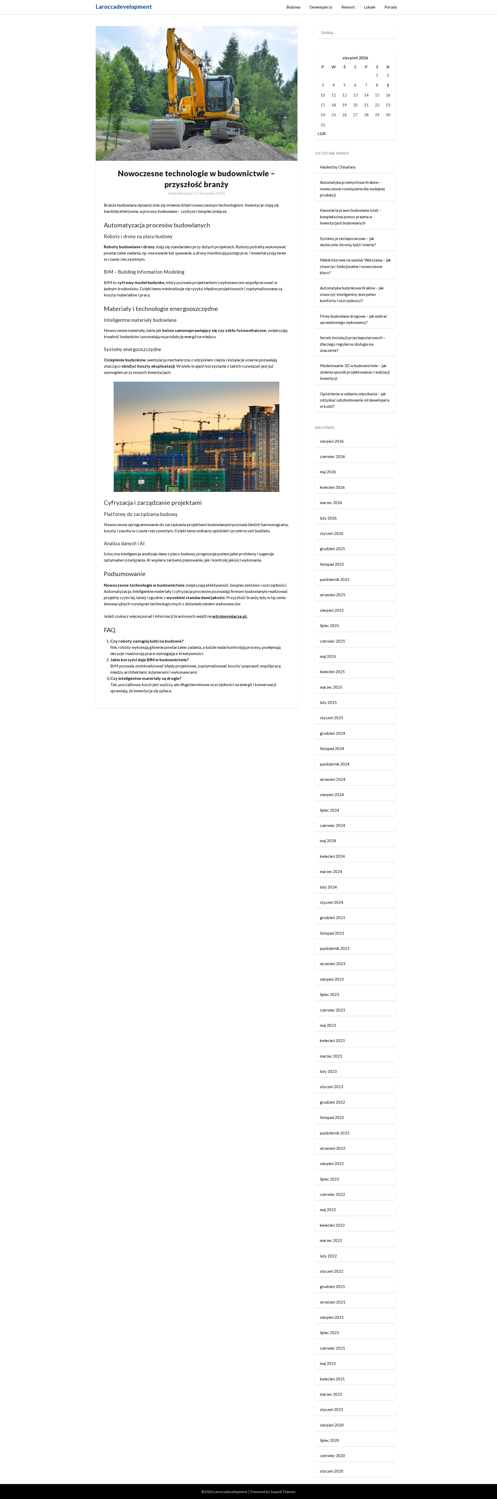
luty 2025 (328, 702)
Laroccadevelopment (124, 6)
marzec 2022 (331, 1240)
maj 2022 (328, 1209)
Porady (390, 7)
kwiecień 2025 (332, 671)
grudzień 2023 (332, 917)
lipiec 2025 (329, 625)
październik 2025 (334, 579)
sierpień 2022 (332, 1163)
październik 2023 (334, 948)
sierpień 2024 (332, 794)
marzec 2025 (331, 687)
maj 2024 (328, 840)
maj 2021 (328, 1363)
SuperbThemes (283, 1491)
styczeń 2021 (331, 1409)
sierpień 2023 (332, 979)
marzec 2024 (331, 871)
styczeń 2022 (331, 1271)
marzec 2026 (331, 502)
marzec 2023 (331, 1056)
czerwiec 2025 (332, 641)
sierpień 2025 (332, 610)
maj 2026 (328, 471)
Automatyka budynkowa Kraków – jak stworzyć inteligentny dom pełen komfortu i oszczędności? (352, 294)
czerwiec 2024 (332, 825)
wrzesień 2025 (332, 594)
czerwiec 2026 (332, 456)
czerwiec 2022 (332, 1194)
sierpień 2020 (332, 1425)
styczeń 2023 (331, 1086)
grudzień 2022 (332, 1102)
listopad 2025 (332, 564)
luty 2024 (328, 887)
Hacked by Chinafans (338, 167)
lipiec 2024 (329, 810)
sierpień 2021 (332, 1317)
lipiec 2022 (329, 1179)
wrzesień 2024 (332, 779)
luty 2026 (328, 518)
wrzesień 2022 (332, 1148)
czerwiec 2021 (332, 1348)
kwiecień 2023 (332, 1040)
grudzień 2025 (332, 548)
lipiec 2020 (329, 1440)
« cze (321, 132)
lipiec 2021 (329, 1332)
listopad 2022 (332, 1117)
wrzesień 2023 (332, 963)
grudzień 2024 (332, 733)
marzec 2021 (331, 1394)
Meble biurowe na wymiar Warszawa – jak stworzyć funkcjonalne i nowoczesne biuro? (355, 266)
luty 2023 (328, 1071)
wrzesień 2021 (332, 1302)
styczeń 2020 (331, 1471)
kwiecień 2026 (332, 487)
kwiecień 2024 (332, 856)
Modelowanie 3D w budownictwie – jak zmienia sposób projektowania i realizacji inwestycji (355, 372)
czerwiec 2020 (332, 1455)
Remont (348, 7)
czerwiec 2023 (332, 1010)
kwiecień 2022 (332, 1225)
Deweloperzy (320, 7)
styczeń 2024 (331, 902)
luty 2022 (328, 1256)
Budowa (293, 7)
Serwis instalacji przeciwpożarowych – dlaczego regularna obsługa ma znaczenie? (352, 344)
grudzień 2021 (332, 1286)
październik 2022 (334, 1133)
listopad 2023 (332, 933)
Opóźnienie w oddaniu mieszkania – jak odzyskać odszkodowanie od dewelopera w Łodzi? (354, 400)
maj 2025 (328, 656)
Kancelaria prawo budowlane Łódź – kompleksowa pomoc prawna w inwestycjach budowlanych (350, 216)
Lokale (369, 7)
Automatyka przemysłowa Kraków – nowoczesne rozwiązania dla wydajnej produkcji (352, 188)
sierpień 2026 (332, 441)
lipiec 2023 (329, 994)
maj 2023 (328, 1025)
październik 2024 (334, 764)
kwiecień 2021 (332, 1379)
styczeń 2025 (331, 717)
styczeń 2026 (331, 533)
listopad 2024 (332, 748)
